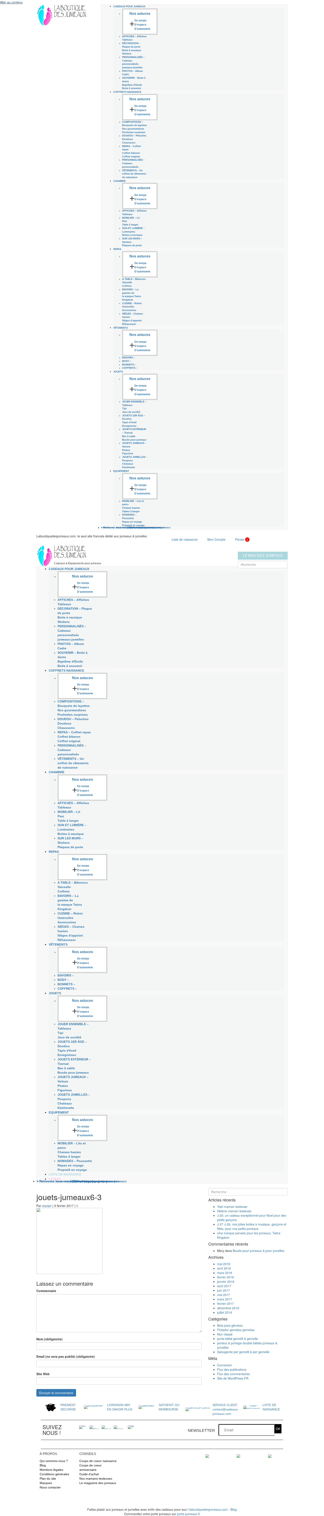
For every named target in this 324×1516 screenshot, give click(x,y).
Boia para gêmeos (230, 1325)
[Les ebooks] (207, 1455)
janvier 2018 (225, 1281)
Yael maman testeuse (232, 1206)
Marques (46, 1483)
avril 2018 (224, 1268)
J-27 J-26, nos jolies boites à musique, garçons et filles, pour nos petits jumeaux (251, 1226)
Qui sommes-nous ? (54, 1461)
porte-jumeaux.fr (188, 1514)
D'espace (140, 24)
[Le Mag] (270, 1455)
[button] (278, 1428)
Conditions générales (54, 1474)
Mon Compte (216, 539)
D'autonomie (142, 28)
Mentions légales (51, 1469)
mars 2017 (224, 1299)
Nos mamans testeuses (95, 1478)
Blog (43, 1465)
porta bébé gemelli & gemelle (237, 1338)
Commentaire (46, 1291)
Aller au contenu (11, 2)
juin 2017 (223, 1290)
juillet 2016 (224, 1312)
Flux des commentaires (233, 1374)
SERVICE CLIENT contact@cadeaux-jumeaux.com (225, 1409)
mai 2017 (223, 1295)
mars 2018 (224, 1272)
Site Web (43, 1374)
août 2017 (224, 1286)
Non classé (225, 1334)
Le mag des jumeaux (263, 555)
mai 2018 (223, 1264)
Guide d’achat (89, 1474)
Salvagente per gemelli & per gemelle (243, 1352)
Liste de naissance (185, 539)
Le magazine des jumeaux (97, 1483)
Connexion (224, 1365)
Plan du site (48, 1478)
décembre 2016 (228, 1308)
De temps (140, 20)
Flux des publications (231, 1369)
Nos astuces (139, 13)
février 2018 (225, 1277)
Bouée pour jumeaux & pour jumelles (258, 1250)
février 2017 (225, 1303)
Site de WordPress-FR (232, 1378)
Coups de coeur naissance (98, 1461)
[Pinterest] (119, 1426)
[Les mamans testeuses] (238, 1455)
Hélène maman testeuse (234, 1211)
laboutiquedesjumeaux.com (208, 1509)
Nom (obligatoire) (49, 1339)
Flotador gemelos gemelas (235, 1330)
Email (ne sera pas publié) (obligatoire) (65, 1356)
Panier (241, 539)
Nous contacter (50, 1487)
